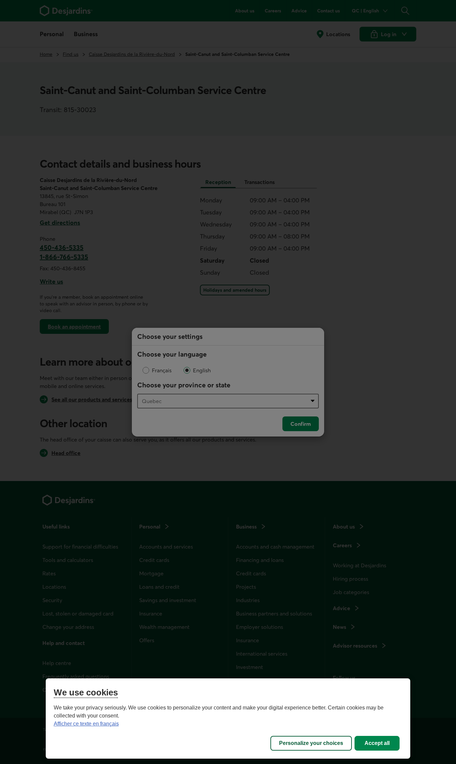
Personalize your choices (311, 743)
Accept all (377, 743)
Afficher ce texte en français (86, 724)
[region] (228, 718)
